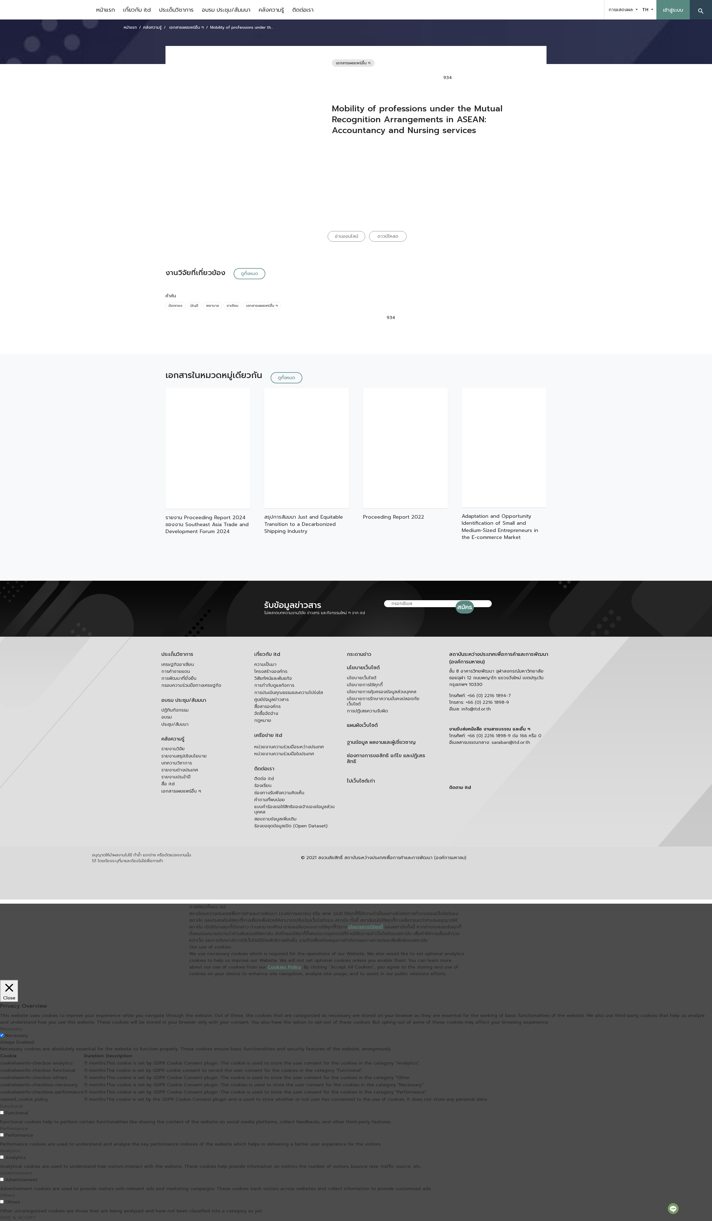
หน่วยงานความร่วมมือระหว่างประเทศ (289, 747)
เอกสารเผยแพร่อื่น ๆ (262, 305)
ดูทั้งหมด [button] (249, 273)
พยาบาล (212, 305)
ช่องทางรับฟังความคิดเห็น (279, 793)
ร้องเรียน (262, 785)
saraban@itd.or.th (510, 742)
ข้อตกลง (175, 305)
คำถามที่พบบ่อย (269, 799)
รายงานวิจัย (173, 749)
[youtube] (580, 9)
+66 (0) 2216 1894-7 (489, 695)
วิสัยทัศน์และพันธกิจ (273, 678)
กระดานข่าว (359, 654)
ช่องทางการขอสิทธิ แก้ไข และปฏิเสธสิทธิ (386, 759)
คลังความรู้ (271, 10)
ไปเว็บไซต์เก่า (361, 781)
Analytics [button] (10, 1151)
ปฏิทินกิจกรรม (175, 710)
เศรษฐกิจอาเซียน (177, 664)
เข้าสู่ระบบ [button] (673, 10)
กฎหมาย (262, 720)
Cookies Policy (284, 967)
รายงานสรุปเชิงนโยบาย (184, 756)
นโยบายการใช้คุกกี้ (365, 684)
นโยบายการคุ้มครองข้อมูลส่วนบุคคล (381, 691)
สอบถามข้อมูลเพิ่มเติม (275, 819)
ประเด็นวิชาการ (176, 10)
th (646, 9)
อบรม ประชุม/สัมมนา (226, 10)
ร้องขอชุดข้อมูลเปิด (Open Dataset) (290, 826)
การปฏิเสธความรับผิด (367, 711)
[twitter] (594, 9)
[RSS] (505, 830)
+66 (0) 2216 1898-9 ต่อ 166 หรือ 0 (504, 735)
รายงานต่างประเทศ (179, 770)
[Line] (673, 1208)
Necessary (16, 1035)
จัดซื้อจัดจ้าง (266, 713)
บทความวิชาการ (176, 763)
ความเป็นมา (265, 664)
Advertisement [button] (16, 1173)
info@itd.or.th (476, 709)
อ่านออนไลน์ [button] (346, 236)
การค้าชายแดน (175, 671)
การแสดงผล (621, 9)
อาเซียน (232, 305)
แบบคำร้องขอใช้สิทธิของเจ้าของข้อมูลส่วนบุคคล (294, 809)
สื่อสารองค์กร (267, 706)
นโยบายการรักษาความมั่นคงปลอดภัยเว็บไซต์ (383, 701)
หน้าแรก (105, 10)
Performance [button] (14, 1128)
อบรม (166, 717)
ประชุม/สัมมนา (175, 724)
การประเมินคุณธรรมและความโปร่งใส (288, 692)
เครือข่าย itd (268, 735)
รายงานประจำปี (176, 777)
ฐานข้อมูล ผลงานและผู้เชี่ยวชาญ (381, 742)
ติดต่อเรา (302, 10)
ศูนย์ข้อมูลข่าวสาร (271, 699)
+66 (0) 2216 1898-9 (487, 702)
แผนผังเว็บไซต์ (362, 725)
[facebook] (566, 9)
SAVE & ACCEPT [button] (18, 1217)
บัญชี (194, 305)
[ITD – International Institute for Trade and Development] (46, 10)
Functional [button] (11, 1106)
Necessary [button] (11, 1029)
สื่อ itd (168, 784)
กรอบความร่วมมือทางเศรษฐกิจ (191, 685)
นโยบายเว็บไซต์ (363, 667)
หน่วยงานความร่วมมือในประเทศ (284, 754)
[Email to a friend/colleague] (494, 77)
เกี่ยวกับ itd (137, 10)
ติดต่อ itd (264, 778)
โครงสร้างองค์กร (270, 671)
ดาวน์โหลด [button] (387, 236)
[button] (701, 9)
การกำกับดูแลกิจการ (274, 685)
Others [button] (7, 1195)
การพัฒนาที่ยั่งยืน (178, 678)
